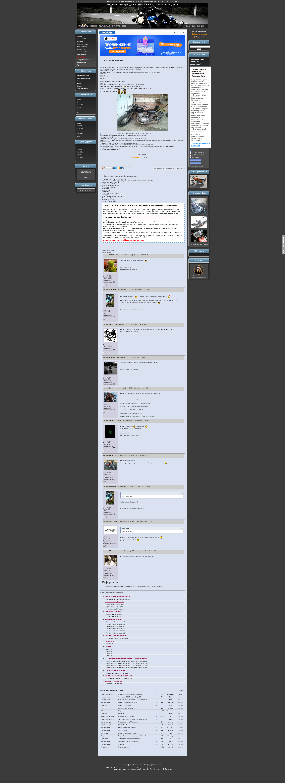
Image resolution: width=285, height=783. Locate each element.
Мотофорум (147, 765)
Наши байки (80, 104)
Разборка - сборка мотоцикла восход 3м (114, 198)
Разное (78, 112)
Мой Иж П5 (105, 188)
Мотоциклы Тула (106, 722)
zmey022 (112, 420)
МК (171, 739)
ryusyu (171, 705)
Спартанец (121, 744)
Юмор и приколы (82, 88)
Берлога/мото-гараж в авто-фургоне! (129, 739)
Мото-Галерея (137, 765)
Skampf (170, 741)
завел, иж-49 (106, 190)
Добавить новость (199, 34)
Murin (111, 324)
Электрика (79, 110)
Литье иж (108, 646)
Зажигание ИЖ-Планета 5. (113, 681)
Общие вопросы (106, 711)
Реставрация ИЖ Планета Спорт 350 (129, 697)
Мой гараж (104, 739)
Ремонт (79, 83)
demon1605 (170, 694)
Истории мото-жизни (83, 75)
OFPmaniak (170, 702)
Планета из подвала (124, 705)
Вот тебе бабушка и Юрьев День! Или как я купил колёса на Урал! (127, 661)
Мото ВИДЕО (81, 49)
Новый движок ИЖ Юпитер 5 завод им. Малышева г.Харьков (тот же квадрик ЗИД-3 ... (129, 181)
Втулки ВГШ (121, 713)
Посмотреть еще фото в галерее (199, 244)
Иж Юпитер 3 (106, 192)
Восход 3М (105, 195)
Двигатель (79, 102)
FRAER (111, 255)
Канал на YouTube (82, 52)
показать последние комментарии (175, 32)
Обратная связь (81, 65)
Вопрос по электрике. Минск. (127, 733)
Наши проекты (81, 54)
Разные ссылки (81, 62)
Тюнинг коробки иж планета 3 (114, 619)
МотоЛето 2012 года (85, 190)
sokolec (170, 719)
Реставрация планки (108, 187)
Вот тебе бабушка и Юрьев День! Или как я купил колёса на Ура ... (127, 658)
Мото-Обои (80, 41)
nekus (170, 733)
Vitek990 (112, 357)
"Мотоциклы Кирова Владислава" (128, 741)
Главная (79, 36)
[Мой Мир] (121, 168)
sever (111, 455)
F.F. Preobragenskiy (115, 551)
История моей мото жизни (110, 185)
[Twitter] (116, 168)
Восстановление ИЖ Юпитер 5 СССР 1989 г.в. (132, 700)
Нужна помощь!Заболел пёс (114, 602)
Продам (103, 736)
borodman (112, 289)
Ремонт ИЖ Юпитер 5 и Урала (127, 727)
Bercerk (111, 388)
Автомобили (105, 747)
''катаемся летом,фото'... (126, 716)
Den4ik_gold (113, 521)
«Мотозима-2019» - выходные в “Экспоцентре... (133, 719)
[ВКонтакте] (114, 168)
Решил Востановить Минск (110, 193)
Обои (130, 765)
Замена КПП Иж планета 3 (113, 611)
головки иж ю (109, 641)
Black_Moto (170, 711)
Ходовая (79, 107)
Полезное (79, 86)
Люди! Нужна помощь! (83, 78)
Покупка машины (123, 747)
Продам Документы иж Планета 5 (116, 670)
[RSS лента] (199, 274)
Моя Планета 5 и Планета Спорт (112, 196)
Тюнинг (79, 81)
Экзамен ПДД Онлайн (83, 39)
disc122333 (170, 727)
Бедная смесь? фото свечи (126, 708)
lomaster (170, 708)
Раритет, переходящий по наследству (117, 596)
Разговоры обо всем (107, 694)
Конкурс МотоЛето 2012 (84, 60)
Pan (170, 697)
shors (170, 716)
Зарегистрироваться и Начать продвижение (123, 240)
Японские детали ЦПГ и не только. (129, 722)
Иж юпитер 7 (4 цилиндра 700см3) (116, 636)
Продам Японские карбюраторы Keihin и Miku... (133, 736)
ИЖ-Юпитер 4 (122, 730)
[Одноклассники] (119, 168)
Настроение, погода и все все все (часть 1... (131, 694)
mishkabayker (170, 736)
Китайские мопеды (82, 44)
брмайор (170, 713)
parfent (170, 747)
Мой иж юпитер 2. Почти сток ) (111, 184)
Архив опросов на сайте (196, 166)
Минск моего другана (108, 199)
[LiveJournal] (123, 168)
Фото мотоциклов (82, 46)
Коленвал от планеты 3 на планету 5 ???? (119, 676)
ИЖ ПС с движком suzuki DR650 (128, 702)
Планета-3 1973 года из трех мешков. (114, 179)
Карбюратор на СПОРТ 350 (110, 182)
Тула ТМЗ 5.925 (122, 725)
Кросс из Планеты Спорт (110, 201)
